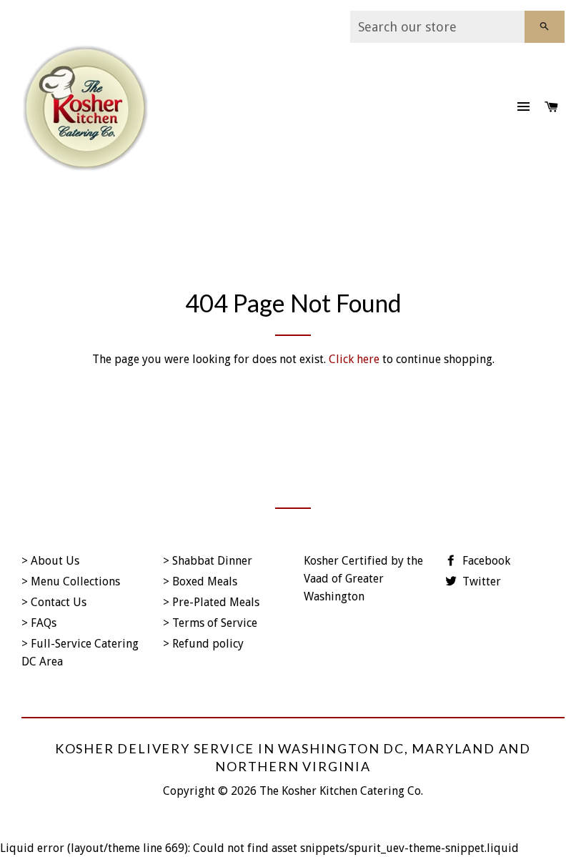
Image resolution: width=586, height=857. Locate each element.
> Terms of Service (210, 623)
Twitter (480, 581)
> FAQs (38, 623)
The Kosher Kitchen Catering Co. (341, 791)
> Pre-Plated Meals (211, 602)
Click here (354, 359)
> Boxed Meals (200, 581)
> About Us (50, 561)
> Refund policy (203, 643)
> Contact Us (53, 602)
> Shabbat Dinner (207, 561)
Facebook (485, 561)
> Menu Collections (70, 581)
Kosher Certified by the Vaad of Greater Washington (363, 578)
